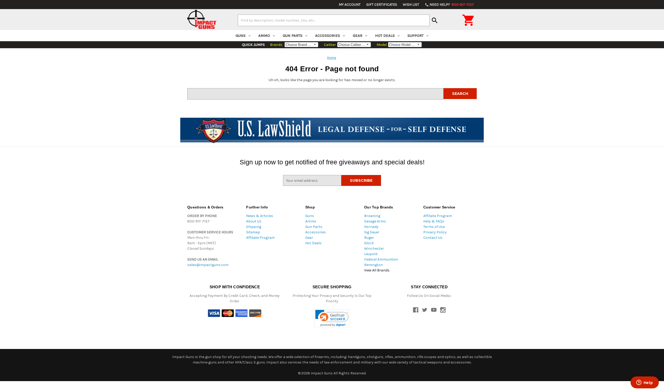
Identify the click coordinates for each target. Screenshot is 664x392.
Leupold (370, 254)
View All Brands (377, 270)
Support (415, 35)
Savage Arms (375, 221)
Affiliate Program (260, 237)
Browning (372, 216)
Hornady (371, 227)
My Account (350, 4)
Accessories (327, 35)
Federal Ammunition (381, 259)
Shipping (253, 227)
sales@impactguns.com (208, 265)
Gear (357, 35)
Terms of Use (434, 227)
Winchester (374, 248)
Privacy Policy (435, 232)
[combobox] (334, 20)
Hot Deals (385, 35)
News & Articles (259, 216)
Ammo (264, 35)
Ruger (369, 237)
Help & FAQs (433, 221)
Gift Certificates (381, 4)
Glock (369, 243)
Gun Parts (292, 35)
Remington (373, 265)
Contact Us (432, 237)
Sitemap (253, 232)
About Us (253, 221)
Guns (241, 35)
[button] (332, 318)
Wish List (411, 4)
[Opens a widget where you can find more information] (644, 382)
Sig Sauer (371, 232)
